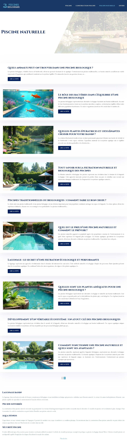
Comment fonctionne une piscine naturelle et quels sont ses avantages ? (90, 347)
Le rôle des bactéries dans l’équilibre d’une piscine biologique (88, 96)
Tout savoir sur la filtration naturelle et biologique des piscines (87, 169)
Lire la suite (14, 79)
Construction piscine (85, 6)
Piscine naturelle (107, 6)
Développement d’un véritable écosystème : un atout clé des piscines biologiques (64, 319)
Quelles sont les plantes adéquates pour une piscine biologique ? (89, 288)
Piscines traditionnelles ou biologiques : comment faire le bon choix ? (57, 200)
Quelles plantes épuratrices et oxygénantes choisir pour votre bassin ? (89, 133)
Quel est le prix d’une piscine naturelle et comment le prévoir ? (87, 229)
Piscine (68, 6)
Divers (122, 6)
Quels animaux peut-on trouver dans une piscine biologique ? (50, 67)
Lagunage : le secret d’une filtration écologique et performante (53, 259)
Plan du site (63, 438)
